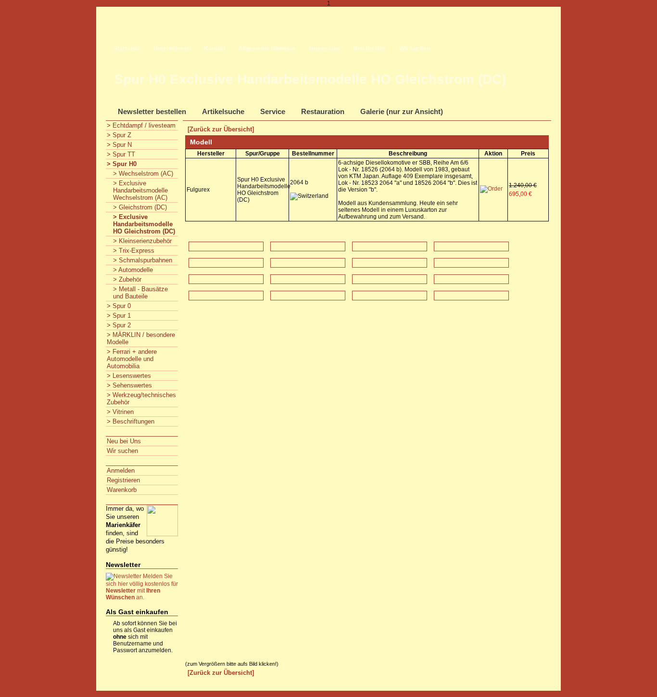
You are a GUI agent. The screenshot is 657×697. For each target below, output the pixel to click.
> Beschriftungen (130, 421)
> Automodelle (133, 269)
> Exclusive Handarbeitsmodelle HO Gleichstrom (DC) (144, 224)
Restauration (322, 111)
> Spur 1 (119, 315)
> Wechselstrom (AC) (143, 173)
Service (272, 111)
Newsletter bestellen (152, 111)
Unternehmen (172, 48)
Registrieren (123, 480)
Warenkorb (122, 489)
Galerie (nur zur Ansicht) (401, 111)
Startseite (127, 48)
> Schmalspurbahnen (142, 260)
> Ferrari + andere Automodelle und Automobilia (132, 359)
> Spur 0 (119, 306)
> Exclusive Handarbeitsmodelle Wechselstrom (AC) (140, 190)
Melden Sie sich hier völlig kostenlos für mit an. (142, 587)
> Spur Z (119, 135)
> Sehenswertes (129, 385)
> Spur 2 (119, 325)
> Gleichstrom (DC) (140, 207)
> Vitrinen (120, 411)
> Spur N (119, 144)
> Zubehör (127, 279)
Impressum (324, 48)
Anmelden (121, 470)
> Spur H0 (122, 164)
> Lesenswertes (129, 375)
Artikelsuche (223, 111)
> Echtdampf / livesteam (141, 125)
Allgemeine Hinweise (267, 48)
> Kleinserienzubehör (142, 241)
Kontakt (215, 48)
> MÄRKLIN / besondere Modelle (141, 338)
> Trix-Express (133, 250)
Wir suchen (414, 48)
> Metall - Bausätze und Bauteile (140, 292)
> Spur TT (121, 154)
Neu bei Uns (369, 48)
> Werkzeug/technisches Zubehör (141, 398)
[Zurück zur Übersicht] (221, 129)
